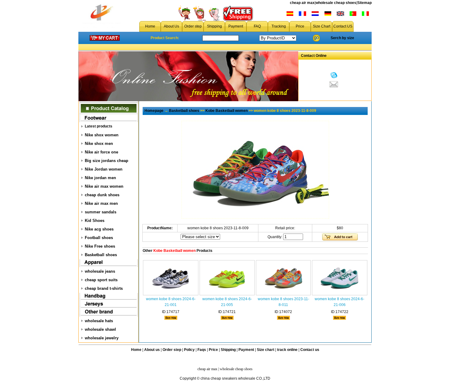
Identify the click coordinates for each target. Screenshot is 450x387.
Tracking (279, 26)
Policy (189, 350)
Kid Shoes (94, 220)
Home (150, 26)
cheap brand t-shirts (104, 288)
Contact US (342, 26)
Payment (235, 26)
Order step (193, 26)
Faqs (201, 350)
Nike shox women (101, 135)
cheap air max (302, 3)
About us (152, 350)
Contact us (309, 350)
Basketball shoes (101, 254)
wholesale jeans (100, 271)
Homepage (153, 111)
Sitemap (364, 3)
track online (287, 350)
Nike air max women (104, 186)
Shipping (214, 26)
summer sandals (100, 212)
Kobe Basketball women (226, 111)
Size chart (265, 350)
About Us (171, 26)
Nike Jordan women (103, 169)
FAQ (257, 26)
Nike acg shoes (99, 229)
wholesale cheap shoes (336, 3)
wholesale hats (99, 321)
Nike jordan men (100, 177)
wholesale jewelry (101, 338)
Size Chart (321, 26)
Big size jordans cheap (106, 160)
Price (300, 26)
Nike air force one (101, 152)
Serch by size (342, 38)
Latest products (98, 126)
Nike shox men (99, 143)
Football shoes (99, 237)
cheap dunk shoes (102, 195)
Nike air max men (101, 203)
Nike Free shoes (100, 246)
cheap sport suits (101, 280)
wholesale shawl (100, 329)
